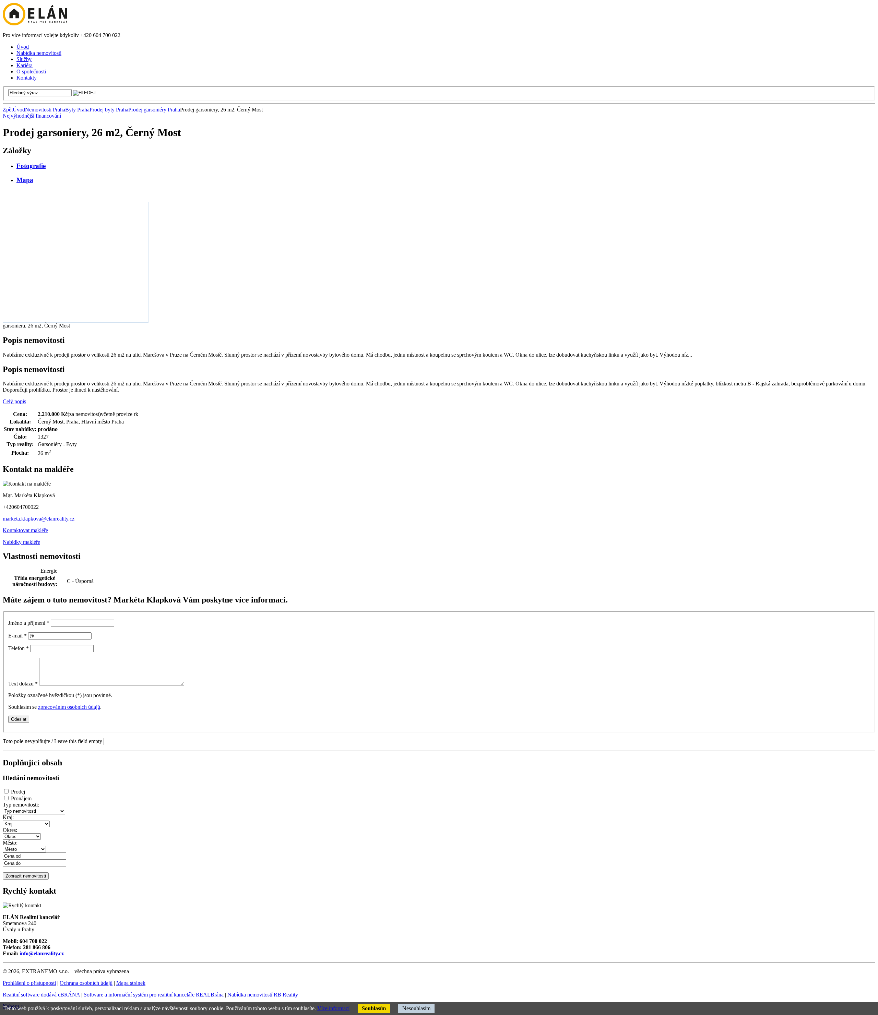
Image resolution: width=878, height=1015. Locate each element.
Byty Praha (77, 109)
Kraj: (8, 817)
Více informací (333, 1008)
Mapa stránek (130, 983)
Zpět (8, 109)
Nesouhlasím (416, 1008)
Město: (10, 843)
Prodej (18, 792)
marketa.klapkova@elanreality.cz (38, 519)
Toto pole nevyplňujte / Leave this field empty (52, 741)
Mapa (24, 179)
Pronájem (21, 798)
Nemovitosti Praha (45, 109)
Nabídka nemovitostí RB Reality (262, 995)
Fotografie (31, 165)
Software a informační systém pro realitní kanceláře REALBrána (154, 995)
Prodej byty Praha (109, 109)
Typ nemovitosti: (21, 805)
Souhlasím (374, 1008)
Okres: (10, 830)
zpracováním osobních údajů (69, 707)
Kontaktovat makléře (25, 530)
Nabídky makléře (21, 542)
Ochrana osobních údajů (86, 983)
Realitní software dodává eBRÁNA (41, 995)
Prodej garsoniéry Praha (154, 109)
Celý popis (14, 401)
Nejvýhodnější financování (32, 116)
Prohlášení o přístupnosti (29, 983)
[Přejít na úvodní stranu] (35, 23)
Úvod (19, 109)
